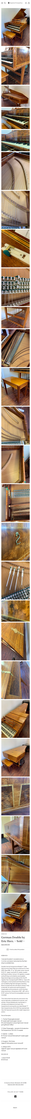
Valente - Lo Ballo (8, 1034)
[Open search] (5, 3)
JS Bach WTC (7, 1047)
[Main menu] (2, 3)
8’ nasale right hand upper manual (11, 1021)
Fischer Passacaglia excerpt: (11, 1019)
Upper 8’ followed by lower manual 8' (12, 1043)
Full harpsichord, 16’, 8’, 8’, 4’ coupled (12, 1030)
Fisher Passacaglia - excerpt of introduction (16, 1028)
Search (15, 1107)
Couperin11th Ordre (9, 1041)
